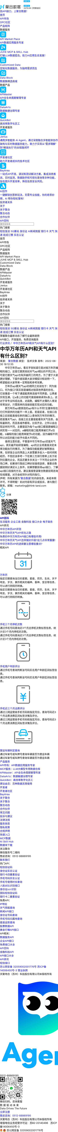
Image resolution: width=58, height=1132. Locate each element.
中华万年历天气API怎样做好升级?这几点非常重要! (27, 540)
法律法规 (5, 819)
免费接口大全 (7, 944)
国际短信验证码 (8, 892)
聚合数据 (13, 360)
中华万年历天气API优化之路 (15, 532)
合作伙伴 (5, 216)
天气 (51, 231)
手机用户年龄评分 (10, 666)
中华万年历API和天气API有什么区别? (33, 343)
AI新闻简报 (34, 231)
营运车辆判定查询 (10, 750)
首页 (2, 14)
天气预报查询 (7, 907)
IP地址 (3, 904)
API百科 (4, 220)
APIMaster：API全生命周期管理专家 (20, 772)
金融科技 (26, 521)
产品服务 (5, 761)
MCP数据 (5, 838)
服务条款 (5, 823)
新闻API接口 (7, 911)
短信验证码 (6, 867)
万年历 (3, 574)
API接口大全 (7, 955)
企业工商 (16, 521)
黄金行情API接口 (9, 929)
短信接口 (5, 962)
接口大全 (37, 521)
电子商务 (48, 521)
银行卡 (44, 231)
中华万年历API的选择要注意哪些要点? (21, 543)
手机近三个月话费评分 (12, 708)
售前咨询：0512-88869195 (15, 1115)
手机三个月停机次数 (11, 624)
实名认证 (19, 234)
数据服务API (7, 937)
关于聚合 (5, 209)
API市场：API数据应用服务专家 (17, 765)
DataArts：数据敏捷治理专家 (16, 776)
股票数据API (7, 926)
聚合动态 (5, 213)
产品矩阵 (5, 25)
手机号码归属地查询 (11, 918)
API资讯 (4, 959)
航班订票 (8, 234)
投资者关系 (6, 202)
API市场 (4, 18)
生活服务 (5, 521)
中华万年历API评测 (10, 529)
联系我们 (5, 859)
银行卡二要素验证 (10, 896)
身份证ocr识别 (8, 889)
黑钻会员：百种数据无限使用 (16, 783)
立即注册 (5, 1111)
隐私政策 (5, 827)
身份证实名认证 (8, 870)
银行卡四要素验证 (10, 874)
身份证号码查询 (8, 915)
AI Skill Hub (6, 841)
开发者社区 (6, 791)
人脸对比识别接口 (10, 885)
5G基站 (15, 231)
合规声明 (5, 830)
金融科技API (7, 951)
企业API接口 (7, 940)
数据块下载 (6, 845)
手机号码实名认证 (10, 878)
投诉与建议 (6, 816)
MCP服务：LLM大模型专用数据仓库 (20, 768)
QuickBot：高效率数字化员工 (16, 779)
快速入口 (5, 834)
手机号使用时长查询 (11, 881)
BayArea (5, 794)
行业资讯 (5, 343)
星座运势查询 (7, 922)
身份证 (23, 231)
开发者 (3, 787)
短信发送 (5, 231)
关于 (2, 205)
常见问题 (5, 812)
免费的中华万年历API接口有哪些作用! (21, 536)
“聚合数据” (26, 478)
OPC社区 (5, 22)
